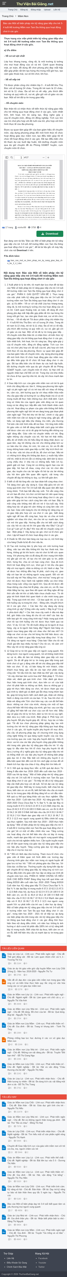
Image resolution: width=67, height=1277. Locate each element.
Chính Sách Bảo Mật (17, 1267)
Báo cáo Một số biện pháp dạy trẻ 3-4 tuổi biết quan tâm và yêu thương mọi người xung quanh (36, 1205)
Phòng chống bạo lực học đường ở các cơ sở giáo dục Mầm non (36, 1039)
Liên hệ (57, 10)
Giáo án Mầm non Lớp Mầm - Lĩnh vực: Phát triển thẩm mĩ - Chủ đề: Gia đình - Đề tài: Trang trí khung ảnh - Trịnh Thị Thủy (36, 1026)
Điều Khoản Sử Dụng (17, 1262)
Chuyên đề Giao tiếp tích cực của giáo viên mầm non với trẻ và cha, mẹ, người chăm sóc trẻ (36, 1147)
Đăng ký (24, 10)
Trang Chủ (12, 10)
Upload (47, 10)
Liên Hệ (10, 1258)
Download (52, 233)
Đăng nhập (36, 10)
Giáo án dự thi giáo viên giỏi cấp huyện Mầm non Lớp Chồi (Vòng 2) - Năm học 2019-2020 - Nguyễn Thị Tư (36, 970)
